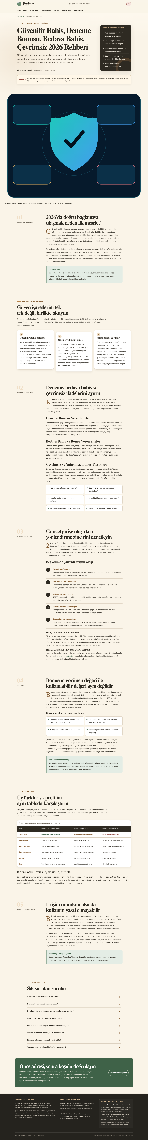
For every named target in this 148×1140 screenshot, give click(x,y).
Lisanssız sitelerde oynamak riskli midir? (44, 1039)
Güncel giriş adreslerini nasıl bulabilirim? (44, 1018)
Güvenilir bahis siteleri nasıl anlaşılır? (43, 996)
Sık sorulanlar (78, 10)
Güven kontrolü (22, 10)
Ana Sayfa (20, 16)
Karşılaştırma (66, 10)
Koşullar (56, 10)
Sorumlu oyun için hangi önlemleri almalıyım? (46, 1047)
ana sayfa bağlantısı (65, 656)
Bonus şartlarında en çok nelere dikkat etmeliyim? (48, 1025)
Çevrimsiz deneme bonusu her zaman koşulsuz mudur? (50, 1011)
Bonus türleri (34, 10)
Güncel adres (46, 10)
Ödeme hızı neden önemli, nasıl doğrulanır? (45, 1032)
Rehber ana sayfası (118, 1073)
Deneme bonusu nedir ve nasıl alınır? (42, 1003)
